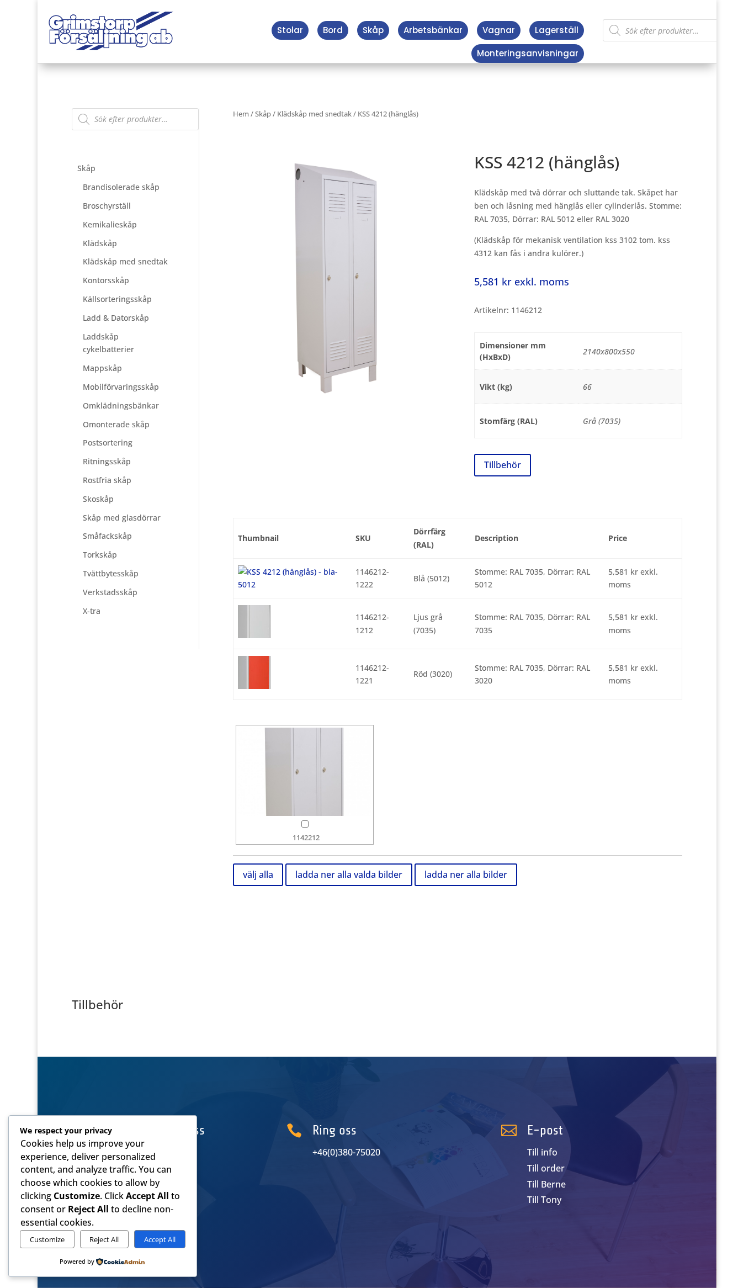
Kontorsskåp (106, 280)
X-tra (91, 611)
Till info (542, 1152)
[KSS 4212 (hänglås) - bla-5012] (292, 584)
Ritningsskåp (107, 461)
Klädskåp (100, 243)
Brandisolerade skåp (121, 187)
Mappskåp (102, 368)
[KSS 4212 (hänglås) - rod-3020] (254, 686)
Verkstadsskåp (110, 592)
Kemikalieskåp (110, 224)
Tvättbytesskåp (111, 573)
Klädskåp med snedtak (125, 261)
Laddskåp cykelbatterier (108, 343)
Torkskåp (100, 554)
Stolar (290, 30)
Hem (241, 114)
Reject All (104, 1239)
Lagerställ (556, 30)
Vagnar (498, 30)
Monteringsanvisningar (527, 53)
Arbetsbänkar (433, 30)
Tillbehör (502, 465)
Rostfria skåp (107, 480)
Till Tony (544, 1200)
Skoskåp (98, 499)
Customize (47, 1239)
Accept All (160, 1239)
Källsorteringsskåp (117, 299)
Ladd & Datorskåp (116, 317)
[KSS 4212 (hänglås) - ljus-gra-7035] (254, 635)
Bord (333, 30)
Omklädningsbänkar (121, 405)
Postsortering (107, 442)
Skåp (373, 30)
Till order (546, 1168)
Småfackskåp (107, 536)
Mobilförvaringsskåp (121, 386)
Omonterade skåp (116, 424)
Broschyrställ (107, 205)
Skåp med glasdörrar (122, 517)
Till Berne (546, 1184)
